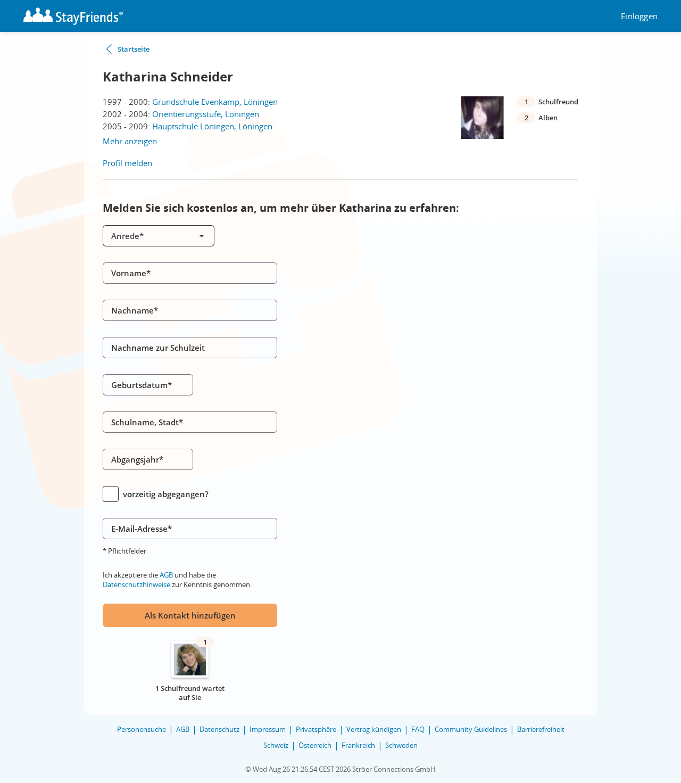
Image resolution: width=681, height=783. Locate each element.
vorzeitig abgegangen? (166, 494)
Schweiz (275, 745)
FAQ (418, 729)
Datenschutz (219, 729)
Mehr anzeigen (130, 141)
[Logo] (73, 16)
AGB (166, 575)
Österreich (314, 745)
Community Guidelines (471, 729)
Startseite (134, 49)
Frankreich (358, 745)
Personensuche (141, 729)
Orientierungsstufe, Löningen (205, 114)
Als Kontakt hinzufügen (190, 615)
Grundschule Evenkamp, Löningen (215, 101)
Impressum (268, 729)
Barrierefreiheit (540, 729)
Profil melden (127, 163)
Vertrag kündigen (373, 729)
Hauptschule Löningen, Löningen (212, 126)
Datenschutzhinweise (136, 584)
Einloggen (639, 16)
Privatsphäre (316, 729)
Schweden (401, 745)
